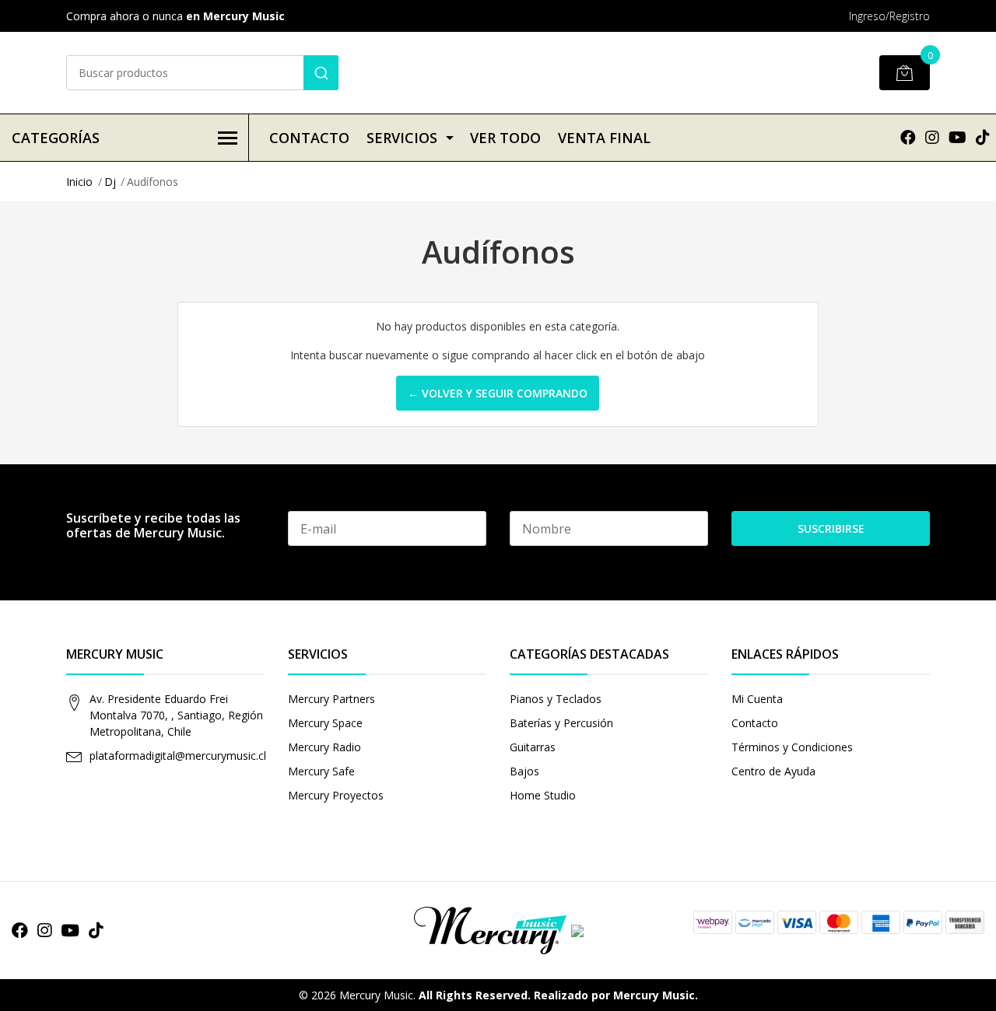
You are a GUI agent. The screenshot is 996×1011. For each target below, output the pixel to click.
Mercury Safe (321, 771)
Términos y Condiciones (792, 747)
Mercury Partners (331, 698)
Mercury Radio (324, 747)
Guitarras (533, 747)
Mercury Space (325, 722)
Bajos (524, 771)
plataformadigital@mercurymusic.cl (177, 755)
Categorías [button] (56, 137)
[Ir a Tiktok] (983, 137)
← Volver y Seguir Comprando (497, 393)
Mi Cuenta (757, 698)
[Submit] (320, 72)
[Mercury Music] (498, 929)
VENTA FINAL (604, 137)
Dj (110, 181)
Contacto (309, 137)
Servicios (401, 137)
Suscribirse (831, 528)
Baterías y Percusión (561, 722)
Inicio (79, 181)
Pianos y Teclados (555, 698)
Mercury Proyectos (336, 795)
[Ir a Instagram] (932, 137)
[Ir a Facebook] (908, 137)
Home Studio (543, 795)
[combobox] (202, 72)
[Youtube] (957, 137)
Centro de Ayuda (773, 771)
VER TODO (505, 137)
